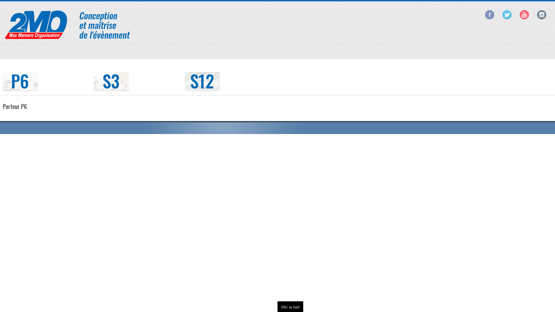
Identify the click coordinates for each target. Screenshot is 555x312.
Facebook (489, 14)
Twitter (507, 14)
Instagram (541, 14)
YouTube (524, 14)
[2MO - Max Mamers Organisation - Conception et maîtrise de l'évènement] (68, 24)
